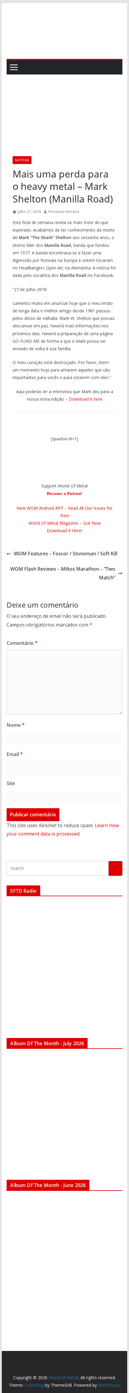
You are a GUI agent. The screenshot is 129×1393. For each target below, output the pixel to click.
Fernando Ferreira (63, 211)
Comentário (22, 643)
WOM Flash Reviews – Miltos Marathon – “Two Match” (62, 573)
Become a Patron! (64, 493)
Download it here (85, 399)
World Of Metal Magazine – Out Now (64, 523)
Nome (16, 725)
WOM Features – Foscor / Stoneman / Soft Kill (65, 553)
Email (15, 754)
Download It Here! (64, 530)
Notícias (22, 160)
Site (11, 783)
